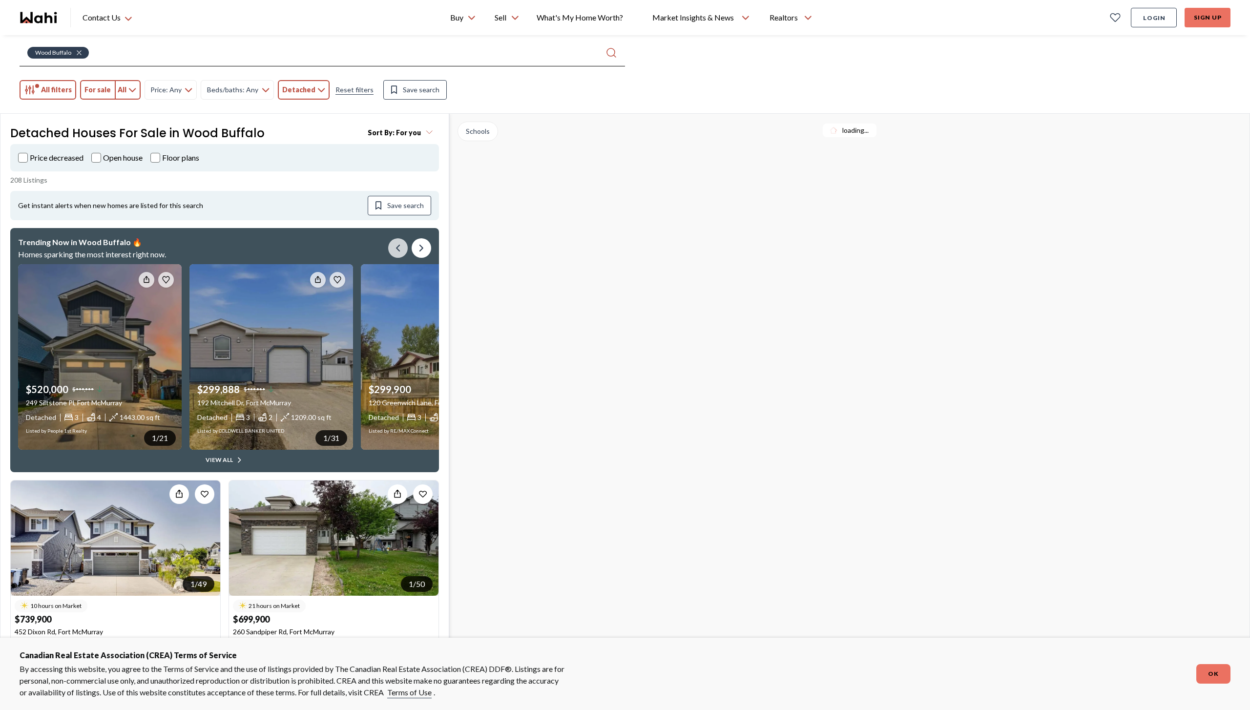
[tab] (48, 90)
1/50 (417, 583)
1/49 (198, 583)
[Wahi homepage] (39, 17)
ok (1213, 673)
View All (219, 459)
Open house (123, 157)
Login (1154, 17)
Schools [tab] (478, 131)
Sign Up (1208, 17)
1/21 (160, 437)
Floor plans (180, 157)
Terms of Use (409, 692)
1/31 (331, 437)
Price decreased (56, 157)
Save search (421, 89)
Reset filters (354, 89)
